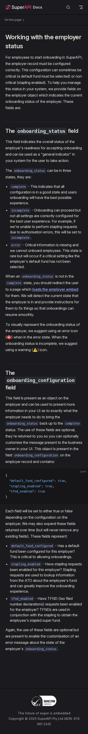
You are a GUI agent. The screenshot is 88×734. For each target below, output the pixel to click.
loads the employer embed (55, 289)
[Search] (68, 7)
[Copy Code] (80, 475)
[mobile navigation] (80, 7)
